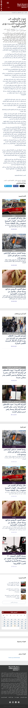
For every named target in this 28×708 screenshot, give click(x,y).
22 (4, 623)
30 (25, 628)
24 (21, 625)
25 (18, 625)
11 (18, 621)
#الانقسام (13, 30)
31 (21, 628)
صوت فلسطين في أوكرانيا (18, 12)
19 (14, 623)
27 (11, 625)
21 (7, 623)
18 (18, 623)
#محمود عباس (7, 29)
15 (4, 621)
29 (4, 625)
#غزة (17, 30)
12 (14, 621)
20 (11, 623)
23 (25, 625)
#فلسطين (13, 29)
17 (21, 623)
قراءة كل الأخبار (14, 602)
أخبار (26, 12)
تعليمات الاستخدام (23, 697)
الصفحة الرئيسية (4, 697)
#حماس (8, 30)
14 (7, 621)
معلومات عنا (17, 697)
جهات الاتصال (10, 697)
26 (14, 625)
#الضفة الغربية (23, 30)
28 (7, 625)
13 (11, 621)
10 (21, 621)
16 (25, 623)
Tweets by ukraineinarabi (14, 657)
